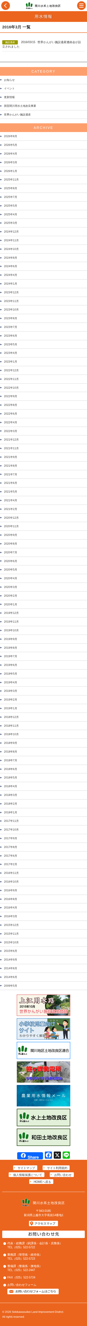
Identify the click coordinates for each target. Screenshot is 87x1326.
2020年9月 (10, 535)
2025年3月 (10, 222)
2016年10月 (11, 881)
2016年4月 (10, 907)
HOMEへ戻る (42, 1181)
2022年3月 (10, 431)
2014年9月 (10, 959)
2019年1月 (10, 708)
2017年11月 (11, 820)
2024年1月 (10, 283)
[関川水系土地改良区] (43, 8)
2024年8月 (10, 257)
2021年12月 (11, 439)
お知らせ (9, 80)
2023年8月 (10, 318)
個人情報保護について (27, 1175)
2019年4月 (10, 682)
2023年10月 (11, 309)
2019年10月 (11, 630)
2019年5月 (10, 673)
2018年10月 (11, 734)
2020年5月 (10, 569)
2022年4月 (10, 422)
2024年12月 (11, 231)
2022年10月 (11, 387)
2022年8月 (10, 405)
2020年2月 (10, 595)
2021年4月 (10, 500)
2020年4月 (10, 578)
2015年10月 (11, 942)
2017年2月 (10, 864)
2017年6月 (10, 855)
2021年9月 (10, 457)
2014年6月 (10, 977)
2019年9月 (10, 639)
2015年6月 (10, 951)
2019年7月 (10, 656)
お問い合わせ (63, 1175)
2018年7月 (10, 760)
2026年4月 (10, 153)
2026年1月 (10, 171)
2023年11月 (11, 301)
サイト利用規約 (57, 1168)
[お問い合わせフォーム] (33, 1293)
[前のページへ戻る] (5, 9)
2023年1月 (10, 361)
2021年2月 (10, 509)
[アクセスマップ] (43, 1225)
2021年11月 (11, 448)
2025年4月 (10, 214)
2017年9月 (10, 838)
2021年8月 (10, 465)
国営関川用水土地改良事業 (20, 105)
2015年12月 (11, 925)
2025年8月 (10, 188)
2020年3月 (10, 587)
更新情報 (9, 97)
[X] (57, 1156)
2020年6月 (10, 561)
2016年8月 (10, 899)
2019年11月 (11, 621)
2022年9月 (10, 396)
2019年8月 (10, 647)
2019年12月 (11, 613)
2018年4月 (10, 786)
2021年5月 (10, 491)
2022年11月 (11, 379)
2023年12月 (11, 292)
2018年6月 (10, 769)
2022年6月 (10, 413)
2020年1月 (10, 604)
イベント (9, 88)
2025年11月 (11, 179)
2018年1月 (10, 812)
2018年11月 (11, 725)
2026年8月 (10, 136)
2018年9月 (10, 743)
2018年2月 (10, 803)
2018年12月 (11, 717)
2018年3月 (10, 795)
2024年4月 (10, 275)
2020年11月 (11, 526)
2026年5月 (10, 145)
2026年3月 (10, 162)
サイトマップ (26, 1168)
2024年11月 (11, 240)
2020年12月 (11, 517)
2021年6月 (10, 483)
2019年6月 (10, 665)
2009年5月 (10, 985)
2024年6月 (10, 266)
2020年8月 (10, 543)
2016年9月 (10, 890)
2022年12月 (11, 370)
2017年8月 (10, 847)
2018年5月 (10, 777)
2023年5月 (10, 344)
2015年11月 (11, 933)
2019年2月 (10, 699)
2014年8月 (10, 968)
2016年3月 (10, 916)
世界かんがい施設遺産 (17, 114)
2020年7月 (10, 552)
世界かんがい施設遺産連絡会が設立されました (41, 44)
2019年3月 (10, 690)
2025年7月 (10, 197)
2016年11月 (11, 873)
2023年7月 (10, 327)
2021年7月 (10, 474)
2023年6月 (10, 335)
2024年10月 (11, 249)
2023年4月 (10, 353)
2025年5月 (10, 205)
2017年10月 (11, 829)
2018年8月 (10, 751)
